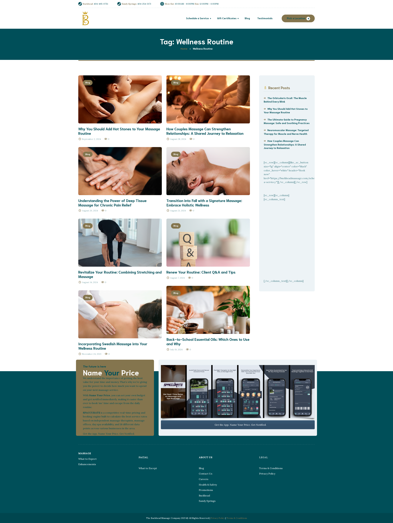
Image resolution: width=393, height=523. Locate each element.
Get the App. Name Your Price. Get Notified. (240, 424)
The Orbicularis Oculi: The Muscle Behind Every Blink (285, 99)
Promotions (206, 490)
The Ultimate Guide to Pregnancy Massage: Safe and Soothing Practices (286, 121)
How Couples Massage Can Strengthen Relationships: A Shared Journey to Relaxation (285, 144)
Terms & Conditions (271, 468)
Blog (87, 82)
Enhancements (87, 464)
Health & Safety (208, 484)
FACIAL (143, 457)
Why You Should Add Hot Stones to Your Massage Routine (286, 110)
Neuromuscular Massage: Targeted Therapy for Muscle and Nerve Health (286, 131)
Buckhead (204, 495)
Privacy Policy (267, 473)
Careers (203, 479)
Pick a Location (296, 18)
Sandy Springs (207, 500)
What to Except (148, 468)
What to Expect (87, 458)
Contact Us (205, 473)
